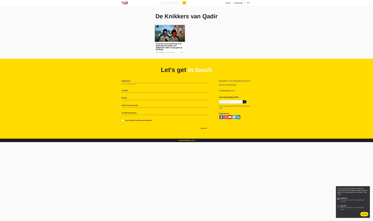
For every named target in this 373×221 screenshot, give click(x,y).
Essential (343, 206)
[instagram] (225, 117)
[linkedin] (238, 117)
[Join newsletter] (245, 101)
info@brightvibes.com (227, 91)
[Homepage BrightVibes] (125, 4)
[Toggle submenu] (232, 3)
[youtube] (230, 117)
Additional (343, 198)
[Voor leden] (183, 52)
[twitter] (234, 117)
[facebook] (221, 117)
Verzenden (203, 128)
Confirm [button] (364, 214)
